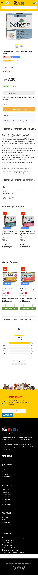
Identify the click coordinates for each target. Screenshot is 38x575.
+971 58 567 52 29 (9, 547)
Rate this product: (19, 361)
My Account (5, 517)
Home (3, 469)
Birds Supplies (6, 499)
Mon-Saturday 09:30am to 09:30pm (14, 552)
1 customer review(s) (20, 61)
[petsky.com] (19, 2)
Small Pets (5, 502)
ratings (19, 339)
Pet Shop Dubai (6, 476)
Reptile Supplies (6, 504)
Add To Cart (11, 308)
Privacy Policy (6, 522)
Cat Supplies (5, 492)
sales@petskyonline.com (11, 550)
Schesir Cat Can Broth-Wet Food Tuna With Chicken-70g (10, 288)
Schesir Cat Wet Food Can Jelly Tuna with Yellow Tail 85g (9, 233)
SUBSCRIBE (7, 415)
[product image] (19, 26)
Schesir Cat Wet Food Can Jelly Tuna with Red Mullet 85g (27, 233)
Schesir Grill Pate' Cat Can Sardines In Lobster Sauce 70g (27, 288)
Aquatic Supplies (6, 494)
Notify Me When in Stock (19, 109)
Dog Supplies (5, 489)
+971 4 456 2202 (8, 543)
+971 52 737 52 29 (9, 545)
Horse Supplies (6, 497)
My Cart (4, 520)
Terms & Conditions (7, 525)
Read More (18, 172)
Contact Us (5, 474)
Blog (3, 471)
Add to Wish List (9, 71)
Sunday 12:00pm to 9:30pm (12, 555)
